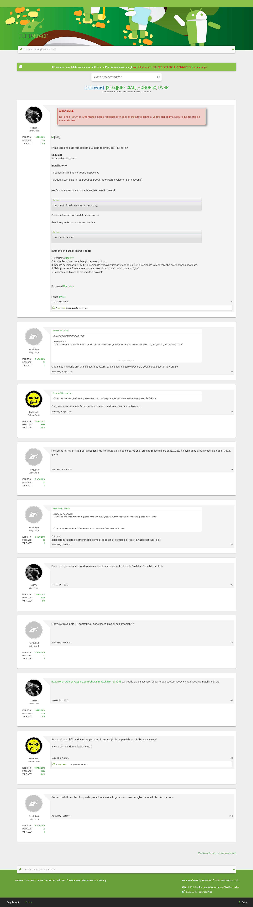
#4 (231, 469)
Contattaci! (30, 880)
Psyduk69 (55, 372)
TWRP (62, 296)
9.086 (43, 425)
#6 (231, 585)
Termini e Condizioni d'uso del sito (62, 880)
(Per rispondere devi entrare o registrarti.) (217, 853)
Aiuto (40, 880)
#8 (231, 700)
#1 (231, 302)
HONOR (120, 92)
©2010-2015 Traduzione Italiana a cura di (210, 887)
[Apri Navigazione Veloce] (233, 49)
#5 (231, 545)
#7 (231, 642)
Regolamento (13, 902)
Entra (244, 902)
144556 (137, 92)
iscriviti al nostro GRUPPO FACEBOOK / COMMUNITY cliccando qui (170, 67)
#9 (231, 758)
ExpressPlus (205, 892)
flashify (69, 257)
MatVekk (55, 412)
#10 (231, 816)
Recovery (68, 286)
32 (44, 362)
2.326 (43, 140)
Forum (28, 902)
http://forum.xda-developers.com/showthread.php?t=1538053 (86, 681)
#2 (231, 372)
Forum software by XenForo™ (210, 880)
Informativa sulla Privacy (93, 880)
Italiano (19, 880)
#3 (231, 412)
